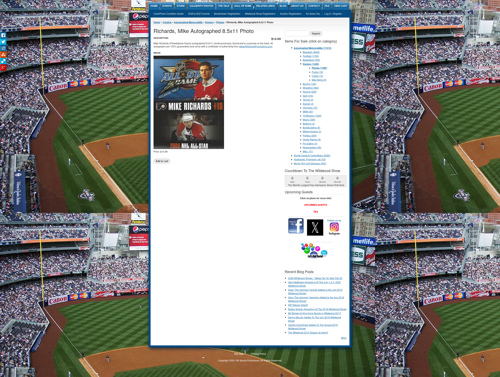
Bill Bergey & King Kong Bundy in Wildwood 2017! (314, 313)
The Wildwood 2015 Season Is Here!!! (308, 332)
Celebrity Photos (201, 6)
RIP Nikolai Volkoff (298, 305)
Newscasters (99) (312, 147)
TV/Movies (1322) (312, 115)
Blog (283, 6)
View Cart (340, 6)
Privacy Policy (258, 353)
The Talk (223, 6)
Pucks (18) (317, 72)
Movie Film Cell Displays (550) (310, 163)
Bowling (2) (309, 123)
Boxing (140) (309, 83)
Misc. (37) (308, 151)
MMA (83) (308, 111)
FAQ (327, 6)
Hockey (209, 22)
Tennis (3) (308, 99)
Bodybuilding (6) (311, 127)
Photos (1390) (319, 68)
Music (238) (309, 119)
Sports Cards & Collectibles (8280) (312, 155)
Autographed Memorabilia (188, 22)
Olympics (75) (310, 107)
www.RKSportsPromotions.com (255, 46)
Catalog (167, 22)
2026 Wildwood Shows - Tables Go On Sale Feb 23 (315, 278)
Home (154, 6)
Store (181, 6)
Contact (314, 6)
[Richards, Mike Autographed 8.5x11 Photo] (189, 148)
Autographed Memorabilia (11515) (312, 48)
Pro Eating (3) (310, 143)
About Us (297, 6)
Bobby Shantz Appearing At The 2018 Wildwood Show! (317, 309)
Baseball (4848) (311, 52)
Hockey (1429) (311, 64)
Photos (220, 22)
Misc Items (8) (319, 79)
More (343, 337)
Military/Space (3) (312, 131)
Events (167, 6)
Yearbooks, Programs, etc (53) (310, 159)
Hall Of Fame (242, 6)
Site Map (239, 353)
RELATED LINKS (265, 6)
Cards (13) (317, 75)
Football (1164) (311, 56)
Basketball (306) (311, 59)
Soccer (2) (308, 103)
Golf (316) (308, 95)
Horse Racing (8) (312, 139)
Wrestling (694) (311, 87)
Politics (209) (310, 135)
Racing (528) (310, 91)
